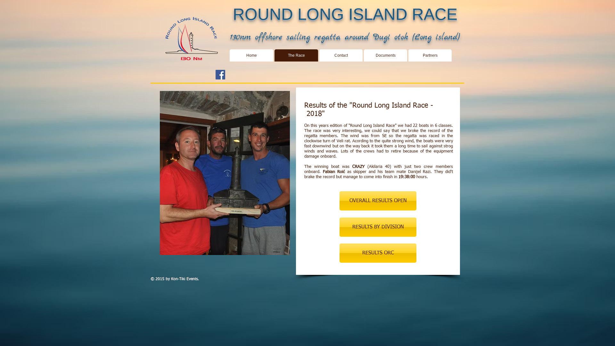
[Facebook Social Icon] (220, 74)
